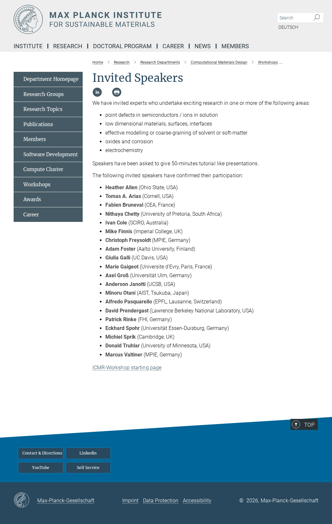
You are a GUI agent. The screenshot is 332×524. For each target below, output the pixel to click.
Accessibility (197, 500)
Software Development (50, 154)
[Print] (117, 92)
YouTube (40, 467)
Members (34, 139)
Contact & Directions (42, 453)
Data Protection (160, 500)
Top (309, 424)
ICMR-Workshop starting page (127, 368)
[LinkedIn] (97, 92)
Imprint (130, 500)
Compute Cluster (43, 169)
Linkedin (88, 453)
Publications (38, 124)
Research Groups (43, 94)
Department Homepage (50, 79)
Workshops (37, 184)
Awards (32, 199)
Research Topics (43, 109)
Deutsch (288, 27)
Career (31, 215)
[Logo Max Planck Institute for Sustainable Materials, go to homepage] (135, 19)
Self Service (88, 467)
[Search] (316, 17)
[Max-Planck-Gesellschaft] (25, 500)
